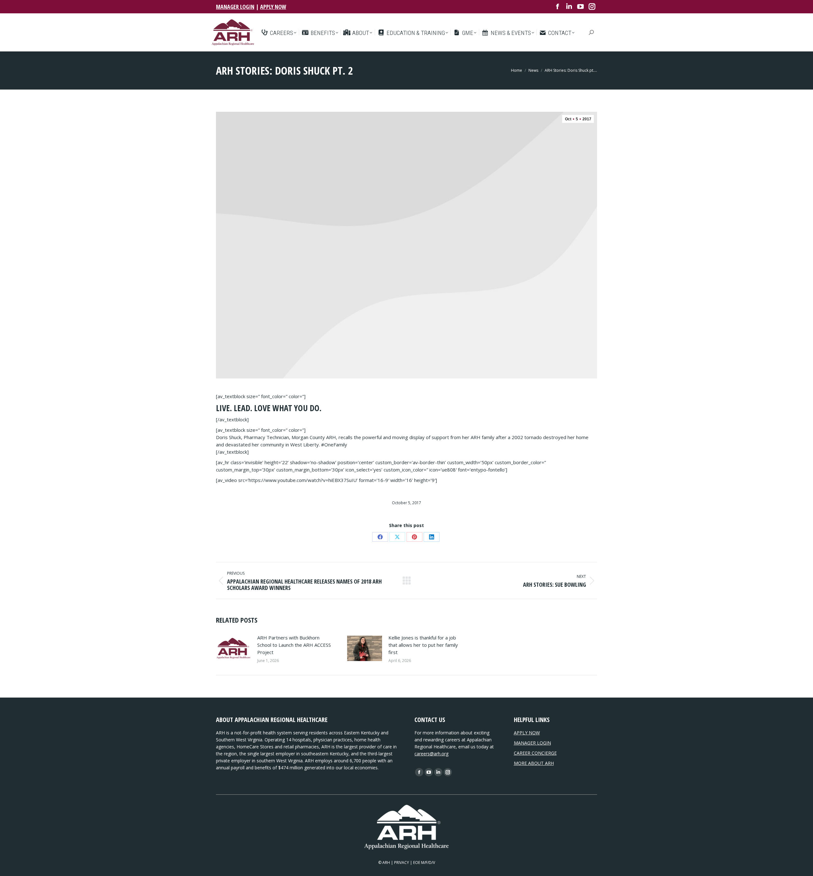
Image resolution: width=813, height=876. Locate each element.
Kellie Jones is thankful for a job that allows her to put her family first (423, 644)
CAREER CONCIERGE (535, 753)
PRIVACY (401, 862)
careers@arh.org (431, 754)
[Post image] (233, 648)
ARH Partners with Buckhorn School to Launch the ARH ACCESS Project (294, 644)
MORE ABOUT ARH (534, 763)
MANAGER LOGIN (235, 6)
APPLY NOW (273, 6)
